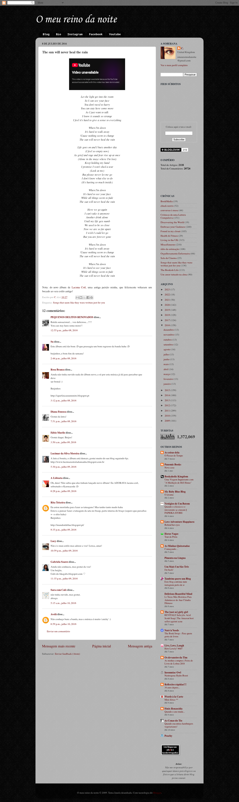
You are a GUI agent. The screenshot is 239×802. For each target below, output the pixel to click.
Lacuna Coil (79, 287)
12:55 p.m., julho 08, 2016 (64, 330)
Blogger (157, 792)
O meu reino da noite (76, 19)
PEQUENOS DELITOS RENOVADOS (72, 317)
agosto (167, 349)
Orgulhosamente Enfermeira (175, 253)
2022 (167, 294)
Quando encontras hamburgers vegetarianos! (178, 725)
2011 (167, 410)
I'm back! (168, 569)
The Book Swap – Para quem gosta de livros (178, 635)
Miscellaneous (168, 244)
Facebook (96, 34)
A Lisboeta (57, 478)
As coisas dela (171, 452)
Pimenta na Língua (175, 558)
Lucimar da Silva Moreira (65, 453)
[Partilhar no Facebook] (88, 297)
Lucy (53, 541)
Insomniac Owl (172, 672)
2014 (167, 395)
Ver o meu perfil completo (174, 65)
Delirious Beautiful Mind (178, 594)
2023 (167, 289)
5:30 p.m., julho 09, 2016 (63, 466)
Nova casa (169, 467)
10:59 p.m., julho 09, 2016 (64, 550)
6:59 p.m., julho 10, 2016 (63, 624)
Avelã (54, 614)
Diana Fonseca (58, 412)
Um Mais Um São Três (176, 567)
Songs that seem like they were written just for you (79, 302)
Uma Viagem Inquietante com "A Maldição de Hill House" (178, 481)
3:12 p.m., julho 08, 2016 (63, 400)
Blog (46, 34)
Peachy (168, 736)
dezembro (169, 329)
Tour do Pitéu (170, 536)
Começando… (171, 549)
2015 (167, 390)
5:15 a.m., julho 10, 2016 (63, 603)
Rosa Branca (58, 369)
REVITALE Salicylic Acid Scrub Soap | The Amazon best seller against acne (179, 618)
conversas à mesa (169, 210)
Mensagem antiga (140, 646)
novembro (169, 334)
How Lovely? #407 (173, 648)
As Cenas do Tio (173, 720)
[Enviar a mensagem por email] (77, 297)
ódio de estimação (170, 249)
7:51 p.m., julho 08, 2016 (63, 421)
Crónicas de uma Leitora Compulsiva (173, 216)
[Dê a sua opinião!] (81, 297)
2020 (167, 304)
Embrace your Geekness (173, 226)
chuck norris (167, 205)
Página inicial (101, 646)
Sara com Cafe (59, 590)
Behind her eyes (172, 524)
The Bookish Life (170, 270)
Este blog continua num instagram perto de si (175, 583)
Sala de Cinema (169, 258)
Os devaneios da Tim (175, 657)
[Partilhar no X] (84, 297)
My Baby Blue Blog (175, 491)
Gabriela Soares (59, 562)
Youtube (115, 34)
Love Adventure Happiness (179, 522)
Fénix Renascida (173, 708)
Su (52, 342)
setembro (169, 344)
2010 (167, 415)
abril (166, 369)
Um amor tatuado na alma (174, 274)
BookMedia (167, 201)
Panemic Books (172, 464)
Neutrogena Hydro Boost (176, 675)
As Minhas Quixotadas (177, 546)
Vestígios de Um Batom (177, 503)
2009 (167, 420)
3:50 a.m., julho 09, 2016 (63, 442)
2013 (167, 400)
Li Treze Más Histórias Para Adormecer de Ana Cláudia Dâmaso (178, 600)
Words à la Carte (173, 696)
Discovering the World (172, 222)
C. (182, 48)
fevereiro (169, 379)
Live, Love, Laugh (174, 645)
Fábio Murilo (58, 433)
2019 (167, 310)
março (167, 374)
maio (166, 364)
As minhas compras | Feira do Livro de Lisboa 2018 (178, 662)
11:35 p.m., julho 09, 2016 (64, 578)
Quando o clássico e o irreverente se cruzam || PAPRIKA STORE (175, 509)
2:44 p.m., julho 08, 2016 (63, 358)
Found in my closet (170, 231)
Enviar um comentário (58, 631)
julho (167, 354)
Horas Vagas (171, 534)
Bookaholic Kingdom (176, 476)
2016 (167, 325)
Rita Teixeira (58, 502)
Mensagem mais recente (58, 646)
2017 (167, 320)
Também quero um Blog (177, 579)
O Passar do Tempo (173, 455)
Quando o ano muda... (174, 711)
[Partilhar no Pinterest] (91, 297)
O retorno (168, 494)
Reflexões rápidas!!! (175, 684)
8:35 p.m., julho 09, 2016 (63, 529)
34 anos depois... (172, 687)
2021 (167, 299)
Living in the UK (169, 240)
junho (167, 359)
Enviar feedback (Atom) (67, 653)
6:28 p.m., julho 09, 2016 (63, 491)
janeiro (167, 383)
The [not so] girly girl (176, 612)
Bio (58, 34)
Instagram (75, 34)
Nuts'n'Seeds (171, 630)
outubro (168, 339)
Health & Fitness (169, 235)
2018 (167, 315)
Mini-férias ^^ (171, 699)
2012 (167, 405)
